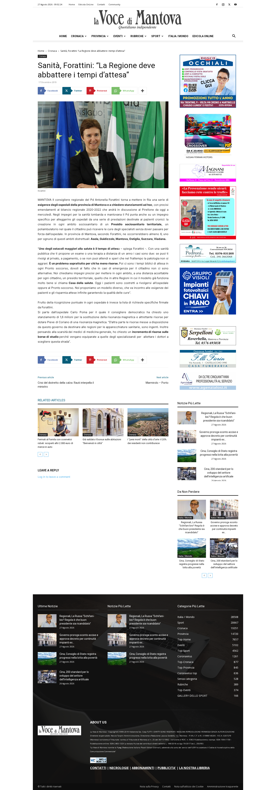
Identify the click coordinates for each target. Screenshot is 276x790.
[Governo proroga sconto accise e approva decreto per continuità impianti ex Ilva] (186, 436)
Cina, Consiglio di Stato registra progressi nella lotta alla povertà (191, 564)
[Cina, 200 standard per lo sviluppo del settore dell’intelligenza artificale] (186, 473)
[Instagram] (223, 4)
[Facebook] (217, 4)
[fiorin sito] (208, 366)
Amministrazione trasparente (222, 786)
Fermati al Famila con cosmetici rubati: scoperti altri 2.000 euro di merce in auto (55, 443)
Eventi (118, 36)
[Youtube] (235, 4)
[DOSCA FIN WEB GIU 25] (208, 107)
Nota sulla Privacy (149, 786)
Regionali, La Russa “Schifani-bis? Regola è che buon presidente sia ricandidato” (218, 417)
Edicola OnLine (86, 4)
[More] (143, 90)
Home (72, 4)
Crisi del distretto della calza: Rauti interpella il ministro (66, 384)
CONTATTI (98, 768)
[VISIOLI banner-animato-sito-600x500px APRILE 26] (208, 313)
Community (114, 4)
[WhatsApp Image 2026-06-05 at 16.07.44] (208, 158)
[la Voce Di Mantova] (138, 19)
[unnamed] (208, 389)
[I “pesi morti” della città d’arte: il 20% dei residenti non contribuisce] (147, 422)
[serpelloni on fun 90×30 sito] (208, 344)
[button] (233, 36)
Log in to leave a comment (54, 476)
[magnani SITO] (208, 180)
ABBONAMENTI (143, 768)
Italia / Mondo (178, 36)
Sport (155, 36)
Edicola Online (202, 36)
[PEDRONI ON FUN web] (208, 262)
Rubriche (136, 36)
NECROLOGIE (119, 768)
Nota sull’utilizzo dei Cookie (189, 786)
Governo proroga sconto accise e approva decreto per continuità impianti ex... (218, 436)
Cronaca (77, 36)
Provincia (98, 36)
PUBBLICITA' (167, 768)
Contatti (101, 4)
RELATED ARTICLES (51, 400)
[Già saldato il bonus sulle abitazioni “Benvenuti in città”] (103, 422)
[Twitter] (229, 4)
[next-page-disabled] (46, 454)
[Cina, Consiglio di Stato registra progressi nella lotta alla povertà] (186, 455)
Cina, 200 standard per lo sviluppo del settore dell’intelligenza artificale (218, 472)
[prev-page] (40, 454)
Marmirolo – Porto (157, 382)
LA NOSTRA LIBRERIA (194, 768)
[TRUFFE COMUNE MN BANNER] (208, 238)
